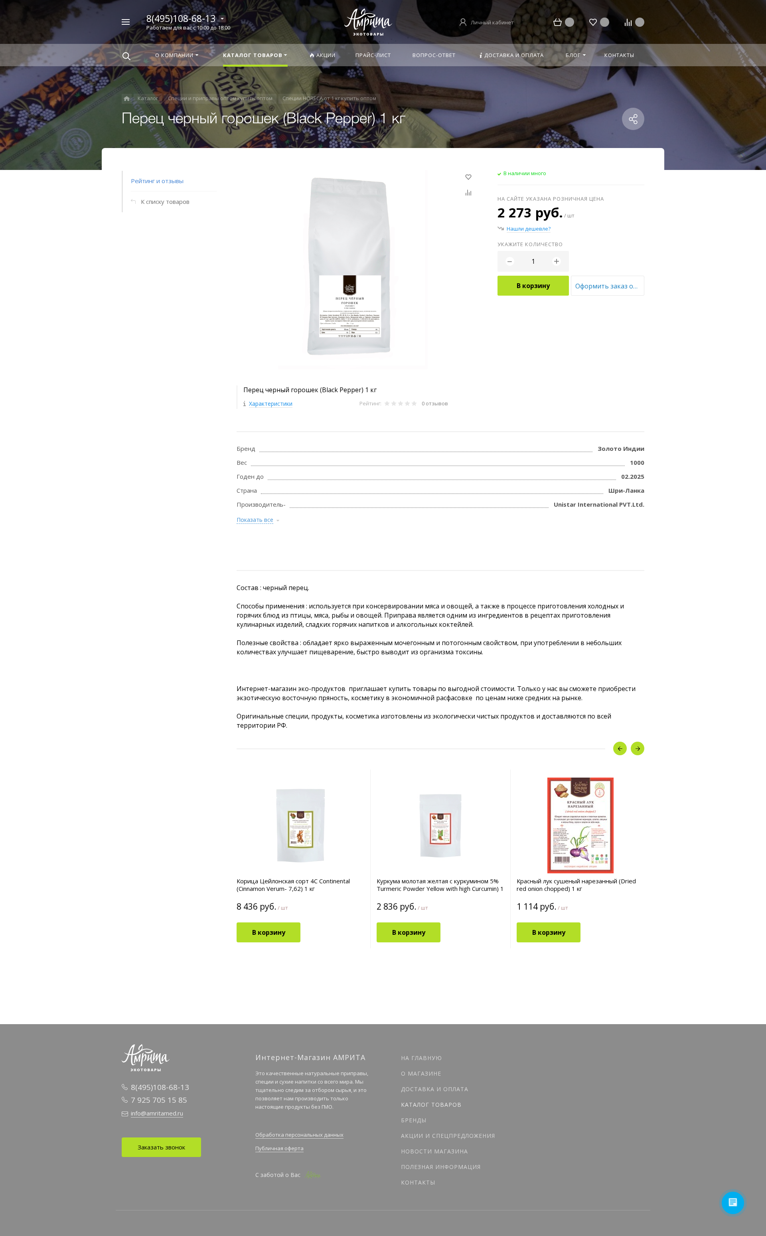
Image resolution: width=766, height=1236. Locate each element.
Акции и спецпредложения (448, 1135)
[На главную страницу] (368, 21)
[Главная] (127, 99)
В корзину (533, 285)
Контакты (418, 1182)
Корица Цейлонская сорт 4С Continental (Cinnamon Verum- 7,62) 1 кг (293, 884)
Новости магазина (434, 1151)
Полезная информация (441, 1167)
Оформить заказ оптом (609, 286)
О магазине (421, 1073)
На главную (421, 1058)
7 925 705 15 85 (159, 1100)
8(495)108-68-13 (180, 18)
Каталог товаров (431, 1104)
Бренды (413, 1120)
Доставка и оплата (434, 1089)
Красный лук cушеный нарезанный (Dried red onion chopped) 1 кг (576, 884)
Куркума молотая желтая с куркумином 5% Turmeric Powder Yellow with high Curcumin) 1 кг (440, 884)
